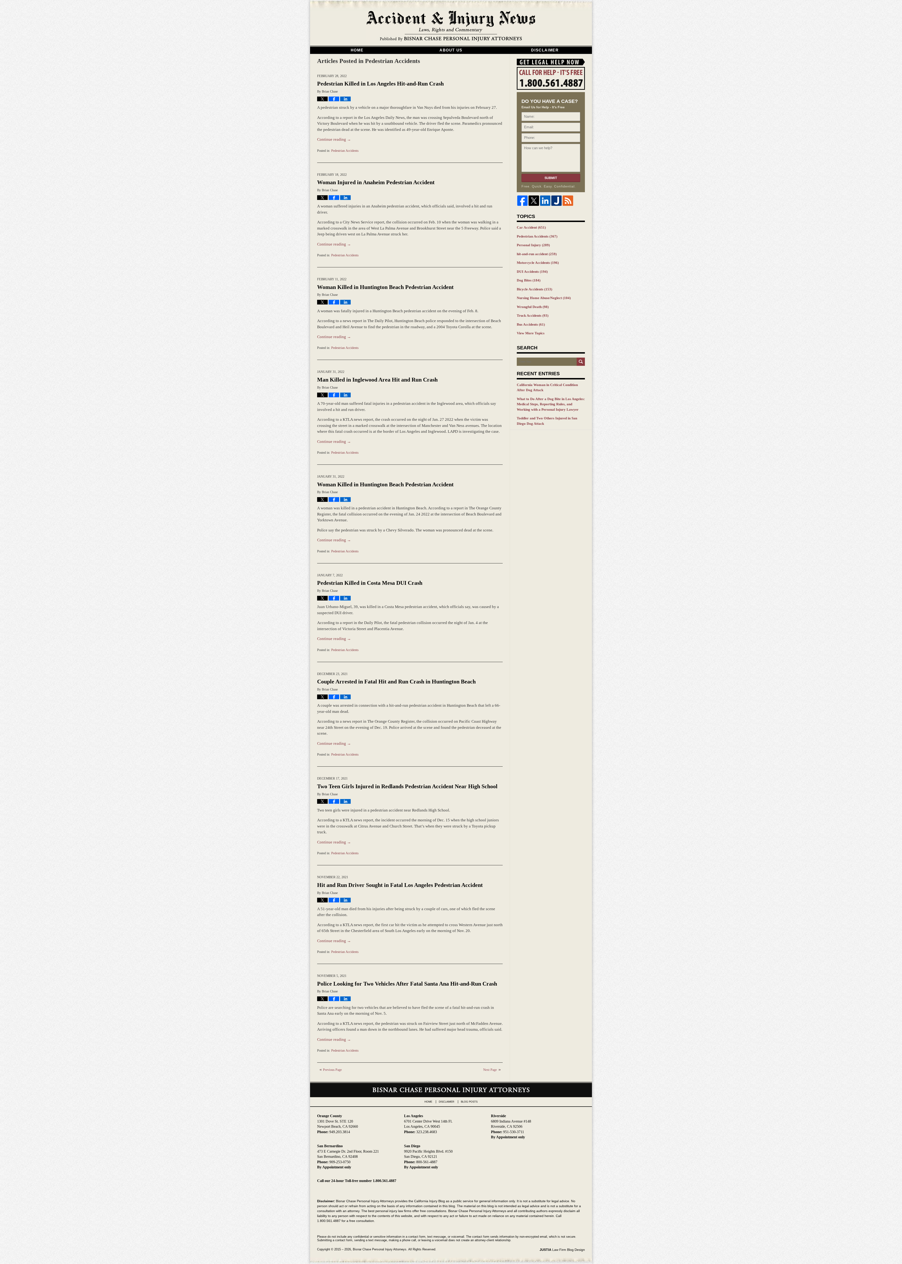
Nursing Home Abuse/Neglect (544, 298)
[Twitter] (533, 200)
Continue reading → (334, 139)
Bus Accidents (531, 324)
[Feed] (567, 200)
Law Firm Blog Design (562, 1250)
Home (357, 50)
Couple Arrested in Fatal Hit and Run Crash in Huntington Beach (396, 682)
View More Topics (530, 333)
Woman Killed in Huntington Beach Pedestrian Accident (385, 287)
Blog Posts (469, 1101)
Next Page (490, 1070)
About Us (451, 50)
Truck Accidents (532, 315)
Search (581, 362)
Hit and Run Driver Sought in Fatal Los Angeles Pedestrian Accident (400, 885)
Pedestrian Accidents (344, 150)
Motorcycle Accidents (538, 263)
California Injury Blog (451, 26)
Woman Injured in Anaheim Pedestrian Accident (376, 182)
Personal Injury (533, 245)
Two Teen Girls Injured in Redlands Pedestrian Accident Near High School (407, 786)
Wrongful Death (533, 307)
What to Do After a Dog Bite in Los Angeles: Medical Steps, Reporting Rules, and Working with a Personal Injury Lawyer (551, 404)
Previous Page (332, 1070)
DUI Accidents (532, 271)
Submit (550, 178)
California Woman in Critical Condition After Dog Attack (547, 387)
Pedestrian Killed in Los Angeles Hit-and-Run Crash (380, 84)
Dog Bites (528, 280)
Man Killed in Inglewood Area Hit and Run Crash (377, 380)
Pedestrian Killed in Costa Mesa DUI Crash (369, 583)
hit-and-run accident (537, 254)
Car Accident (531, 227)
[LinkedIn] (545, 200)
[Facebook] (522, 200)
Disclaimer (545, 50)
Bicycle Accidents (534, 289)
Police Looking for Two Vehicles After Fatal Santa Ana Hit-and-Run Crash (407, 984)
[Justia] (556, 200)
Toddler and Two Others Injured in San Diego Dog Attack (547, 420)
